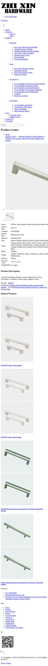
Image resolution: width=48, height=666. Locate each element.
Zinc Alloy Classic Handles (24, 53)
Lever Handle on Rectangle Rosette (26, 88)
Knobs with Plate (20, 74)
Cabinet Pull (9, 623)
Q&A (12, 36)
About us (8, 617)
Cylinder (17, 94)
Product (8, 609)
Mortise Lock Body (21, 96)
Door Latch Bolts (20, 109)
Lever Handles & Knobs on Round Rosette (29, 84)
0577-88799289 (11, 17)
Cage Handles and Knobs (23, 105)
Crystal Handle (10, 615)
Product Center (10, 136)
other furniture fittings (22, 111)
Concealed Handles (21, 59)
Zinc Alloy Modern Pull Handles (25, 47)
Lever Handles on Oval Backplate (26, 92)
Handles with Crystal (21, 55)
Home (7, 30)
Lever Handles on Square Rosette (26, 86)
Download (9, 121)
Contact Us (9, 119)
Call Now (4, 20)
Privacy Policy (6, 663)
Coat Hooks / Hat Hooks (23, 107)
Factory (12, 34)
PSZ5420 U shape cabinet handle (11, 437)
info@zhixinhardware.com (14, 595)
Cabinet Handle (10, 625)
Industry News (15, 117)
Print (11, 283)
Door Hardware (14, 79)
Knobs (11, 64)
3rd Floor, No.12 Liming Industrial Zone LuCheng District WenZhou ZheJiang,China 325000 (26, 598)
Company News (15, 115)
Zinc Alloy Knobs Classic (23, 72)
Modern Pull (9, 621)
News (7, 113)
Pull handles (13, 43)
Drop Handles (19, 57)
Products (8, 38)
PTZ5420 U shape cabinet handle (11, 365)
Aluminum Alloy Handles (23, 49)
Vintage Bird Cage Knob (14, 627)
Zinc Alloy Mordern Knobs (24, 68)
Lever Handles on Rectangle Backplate (28, 90)
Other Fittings (14, 100)
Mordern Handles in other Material (26, 51)
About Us (8, 32)
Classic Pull (9, 619)
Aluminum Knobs (20, 70)
